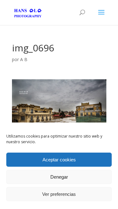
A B (23, 59)
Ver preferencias (59, 194)
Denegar (59, 177)
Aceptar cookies (59, 159)
